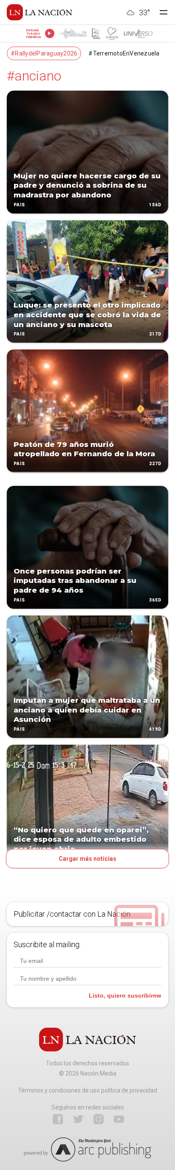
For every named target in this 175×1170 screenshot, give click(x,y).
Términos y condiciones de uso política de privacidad (87, 1090)
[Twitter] (78, 1119)
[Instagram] (98, 1119)
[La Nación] (39, 12)
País (19, 204)
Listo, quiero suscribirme (125, 995)
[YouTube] (119, 1119)
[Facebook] (58, 1119)
